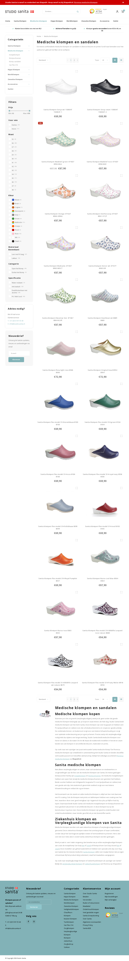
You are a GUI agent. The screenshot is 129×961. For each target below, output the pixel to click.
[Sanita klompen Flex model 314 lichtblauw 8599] (58, 504)
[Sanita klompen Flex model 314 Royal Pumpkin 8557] (58, 556)
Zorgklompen (69, 928)
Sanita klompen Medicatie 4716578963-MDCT (58, 267)
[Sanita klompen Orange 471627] (58, 191)
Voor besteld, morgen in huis (103, 28)
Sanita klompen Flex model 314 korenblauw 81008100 (58, 423)
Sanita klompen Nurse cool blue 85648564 (102, 579)
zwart (89, 846)
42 (14, 166)
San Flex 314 (13, 65)
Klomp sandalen (15, 62)
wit (83, 846)
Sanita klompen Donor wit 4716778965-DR (102, 267)
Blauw (18, 200)
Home (7, 21)
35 (14, 139)
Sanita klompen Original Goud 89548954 (102, 371)
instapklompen (80, 776)
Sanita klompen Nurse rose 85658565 (57, 631)
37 (14, 147)
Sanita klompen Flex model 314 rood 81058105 (102, 527)
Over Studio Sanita (90, 893)
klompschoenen (94, 776)
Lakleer (16, 258)
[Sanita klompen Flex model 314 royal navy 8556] (102, 452)
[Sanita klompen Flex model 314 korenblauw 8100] (58, 399)
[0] (122, 11)
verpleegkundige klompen (72, 864)
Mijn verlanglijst (110, 900)
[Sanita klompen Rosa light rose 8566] (58, 347)
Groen (18, 219)
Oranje (18, 226)
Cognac (18, 207)
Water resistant (18, 283)
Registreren (109, 893)
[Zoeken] (77, 11)
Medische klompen (38, 21)
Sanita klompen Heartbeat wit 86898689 (102, 319)
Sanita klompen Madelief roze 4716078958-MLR (102, 163)
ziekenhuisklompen (92, 864)
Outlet (115, 21)
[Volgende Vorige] (77, 60)
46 (14, 182)
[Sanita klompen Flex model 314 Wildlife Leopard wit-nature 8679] (58, 660)
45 (14, 178)
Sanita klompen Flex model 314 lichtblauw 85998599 (57, 527)
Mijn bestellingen (111, 897)
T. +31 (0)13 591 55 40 (15, 321)
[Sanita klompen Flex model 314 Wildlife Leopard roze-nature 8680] (102, 608)
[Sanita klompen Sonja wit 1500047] (58, 87)
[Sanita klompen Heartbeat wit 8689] (102, 295)
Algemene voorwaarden (92, 922)
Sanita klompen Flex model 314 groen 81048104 (102, 423)
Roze (18, 234)
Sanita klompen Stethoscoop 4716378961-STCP (102, 215)
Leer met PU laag (19, 254)
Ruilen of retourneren (91, 903)
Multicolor (20, 222)
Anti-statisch (17, 287)
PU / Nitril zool (18, 296)
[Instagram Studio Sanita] (34, 921)
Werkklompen (72, 21)
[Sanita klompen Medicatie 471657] (58, 243)
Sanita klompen (20, 21)
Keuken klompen (70, 919)
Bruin (18, 203)
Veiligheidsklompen (71, 909)
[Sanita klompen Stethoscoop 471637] (102, 191)
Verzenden (87, 900)
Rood (18, 230)
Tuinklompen (69, 922)
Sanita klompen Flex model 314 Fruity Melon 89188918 (102, 683)
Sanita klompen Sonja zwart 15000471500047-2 (102, 110)
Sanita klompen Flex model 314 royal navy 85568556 (102, 475)
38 (14, 151)
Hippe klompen (57, 21)
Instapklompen (14, 55)
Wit (17, 237)
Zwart (18, 241)
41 (14, 163)
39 (14, 155)
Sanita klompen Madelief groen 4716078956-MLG (58, 163)
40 (14, 159)
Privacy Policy (88, 925)
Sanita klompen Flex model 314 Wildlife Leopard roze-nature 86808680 (102, 631)
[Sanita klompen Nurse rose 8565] (58, 608)
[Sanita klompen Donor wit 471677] (102, 243)
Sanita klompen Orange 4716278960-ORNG (58, 215)
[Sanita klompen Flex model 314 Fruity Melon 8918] (102, 660)
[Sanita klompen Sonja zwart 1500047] (102, 87)
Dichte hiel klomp (19, 272)
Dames (16, 125)
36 (14, 143)
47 (14, 186)
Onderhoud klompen (91, 909)
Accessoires (104, 21)
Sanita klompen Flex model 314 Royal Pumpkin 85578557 (58, 579)
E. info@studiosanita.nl (16, 324)
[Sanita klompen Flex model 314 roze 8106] (58, 452)
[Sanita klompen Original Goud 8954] (102, 347)
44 (14, 174)
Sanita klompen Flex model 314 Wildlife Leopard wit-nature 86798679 (58, 683)
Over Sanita (87, 919)
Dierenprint (20, 211)
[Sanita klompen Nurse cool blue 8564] (102, 556)
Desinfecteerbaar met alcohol (19, 291)
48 (14, 190)
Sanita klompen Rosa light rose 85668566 (58, 371)
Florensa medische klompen (86, 2)
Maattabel (86, 906)
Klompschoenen (15, 58)
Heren (15, 129)
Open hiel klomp (19, 268)
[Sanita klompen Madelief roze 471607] (102, 139)
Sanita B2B (87, 928)
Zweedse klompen (88, 21)
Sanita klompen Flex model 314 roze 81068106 (58, 475)
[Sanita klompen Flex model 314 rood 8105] (102, 504)
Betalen (86, 897)
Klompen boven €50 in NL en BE (66, 29)
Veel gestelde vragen (91, 912)
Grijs (17, 215)
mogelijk (28, 28)
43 (14, 170)
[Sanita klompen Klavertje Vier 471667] (58, 295)
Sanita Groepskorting (91, 916)
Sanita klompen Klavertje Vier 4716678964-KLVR (57, 319)
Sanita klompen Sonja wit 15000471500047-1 (58, 110)
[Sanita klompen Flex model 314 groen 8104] (102, 399)
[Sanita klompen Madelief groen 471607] (58, 139)
